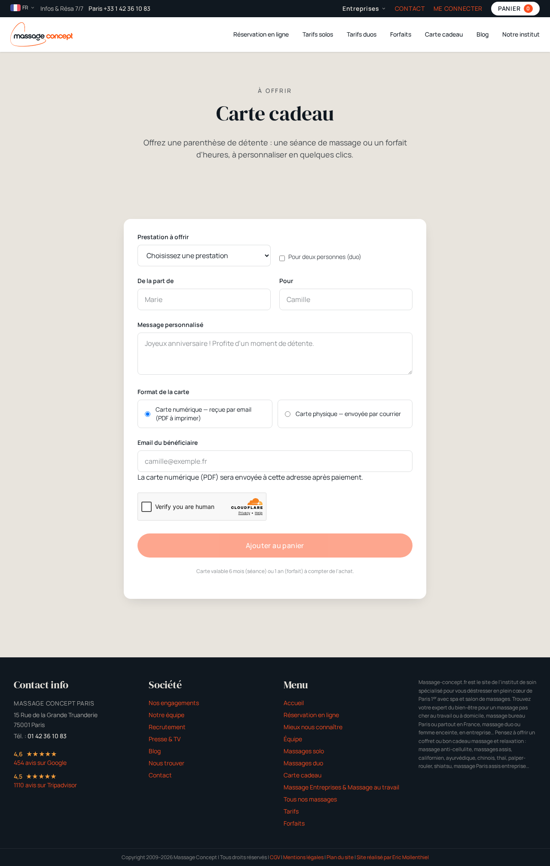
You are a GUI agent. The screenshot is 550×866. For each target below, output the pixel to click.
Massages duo (303, 763)
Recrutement (167, 727)
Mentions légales (303, 857)
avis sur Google (40, 762)
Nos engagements (174, 703)
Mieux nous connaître (313, 727)
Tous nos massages (310, 799)
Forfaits (400, 34)
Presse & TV (164, 739)
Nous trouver (166, 763)
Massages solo (304, 751)
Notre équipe (166, 715)
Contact (410, 8)
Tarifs (291, 811)
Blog (483, 34)
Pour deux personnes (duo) (324, 257)
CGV (275, 857)
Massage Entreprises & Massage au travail (341, 787)
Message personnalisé (170, 325)
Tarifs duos (361, 34)
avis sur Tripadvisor (45, 785)
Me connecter (458, 8)
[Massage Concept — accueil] (41, 34)
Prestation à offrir (163, 237)
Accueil (294, 703)
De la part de (156, 281)
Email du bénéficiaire (168, 442)
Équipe (293, 739)
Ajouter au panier (275, 545)
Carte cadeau (444, 34)
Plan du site (340, 857)
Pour (286, 281)
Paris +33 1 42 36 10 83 (119, 8)
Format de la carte (163, 392)
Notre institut (521, 34)
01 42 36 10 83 (47, 736)
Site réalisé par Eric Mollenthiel (393, 857)
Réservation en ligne (261, 34)
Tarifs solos (317, 34)
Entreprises (360, 8)
